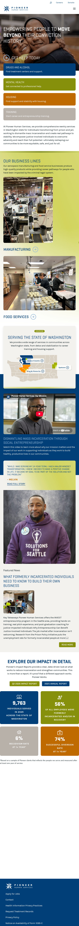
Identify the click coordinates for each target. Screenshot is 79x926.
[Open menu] (74, 8)
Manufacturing (17, 249)
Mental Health (15, 82)
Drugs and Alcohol (18, 67)
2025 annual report (56, 683)
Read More (67, 644)
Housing (11, 97)
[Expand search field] (50, 2)
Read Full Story (16, 483)
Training (11, 112)
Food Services (16, 316)
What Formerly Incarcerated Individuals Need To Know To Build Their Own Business (38, 581)
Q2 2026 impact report (24, 683)
